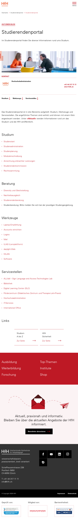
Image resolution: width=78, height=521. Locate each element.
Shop (43, 374)
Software (8, 259)
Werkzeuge (17, 98)
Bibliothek (8, 283)
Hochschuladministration (15, 298)
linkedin (59, 454)
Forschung (9, 374)
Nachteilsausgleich (12, 195)
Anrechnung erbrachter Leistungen (19, 161)
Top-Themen (48, 362)
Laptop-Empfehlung (12, 224)
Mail (5, 239)
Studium (5, 98)
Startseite (5, 13)
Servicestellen (31, 98)
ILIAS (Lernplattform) (13, 244)
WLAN (7, 254)
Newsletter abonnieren (37, 431)
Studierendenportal (16, 13)
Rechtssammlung (11, 170)
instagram (68, 454)
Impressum (61, 493)
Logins (7, 234)
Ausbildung (9, 362)
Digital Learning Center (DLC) (17, 288)
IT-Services (8, 303)
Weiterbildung (11, 368)
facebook (43, 454)
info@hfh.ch (69, 87)
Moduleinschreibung (13, 156)
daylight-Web (9, 249)
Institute (45, 368)
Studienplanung (10, 151)
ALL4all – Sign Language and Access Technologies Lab (28, 278)
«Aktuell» (31, 118)
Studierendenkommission (15, 166)
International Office (12, 308)
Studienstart (9, 141)
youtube (51, 454)
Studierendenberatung (14, 200)
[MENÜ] (74, 3)
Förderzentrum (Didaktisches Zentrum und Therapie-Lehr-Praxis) (32, 293)
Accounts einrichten (13, 229)
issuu (43, 462)
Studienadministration (13, 146)
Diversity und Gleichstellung (16, 190)
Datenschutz (72, 493)
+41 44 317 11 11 (70, 84)
